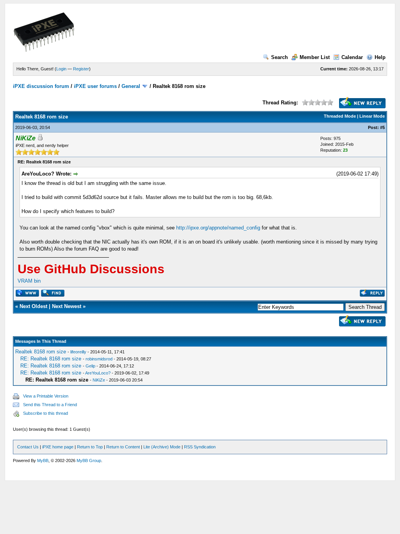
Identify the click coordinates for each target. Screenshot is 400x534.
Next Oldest (33, 306)
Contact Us (28, 446)
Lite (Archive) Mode (161, 446)
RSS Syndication (200, 446)
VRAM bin (29, 281)
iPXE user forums (95, 86)
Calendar (352, 57)
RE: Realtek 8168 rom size (50, 359)
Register (81, 68)
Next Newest (66, 306)
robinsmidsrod (99, 359)
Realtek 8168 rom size (40, 352)
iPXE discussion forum (41, 86)
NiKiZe (99, 380)
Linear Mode (372, 116)
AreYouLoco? (98, 373)
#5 (382, 127)
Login (61, 68)
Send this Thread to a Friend (50, 404)
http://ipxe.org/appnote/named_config (218, 228)
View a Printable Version (45, 396)
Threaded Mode (340, 116)
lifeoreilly (78, 351)
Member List (315, 57)
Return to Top (90, 446)
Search (279, 57)
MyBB (42, 460)
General (130, 86)
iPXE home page (57, 446)
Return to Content (123, 446)
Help (380, 57)
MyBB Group (89, 460)
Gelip (90, 366)
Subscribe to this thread (45, 413)
